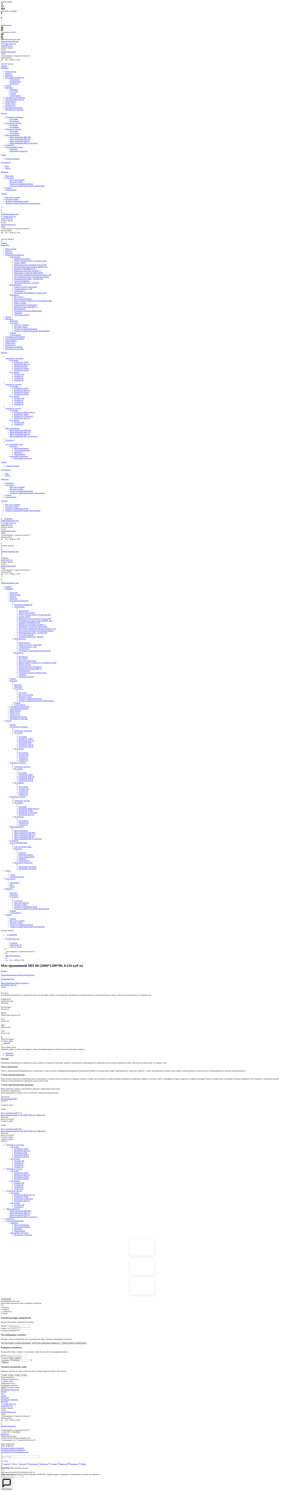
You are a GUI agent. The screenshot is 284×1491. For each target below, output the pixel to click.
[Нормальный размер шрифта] (2, 6)
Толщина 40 (18, 1165)
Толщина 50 (18, 1167)
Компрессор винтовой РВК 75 (25, 307)
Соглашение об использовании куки (15, 1452)
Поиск (3, 1356)
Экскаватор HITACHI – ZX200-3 (26, 283)
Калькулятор (6, 1299)
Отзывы (13, 94)
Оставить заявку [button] (13, 1387)
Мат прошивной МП (9, 1099)
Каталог (4, 113)
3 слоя (17, 1375)
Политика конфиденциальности (13, 1450)
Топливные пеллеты (22, 315)
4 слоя (24, 1375)
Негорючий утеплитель (19, 151)
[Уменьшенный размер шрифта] (2, 4)
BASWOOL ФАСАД (22, 1201)
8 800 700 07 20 (10, 44)
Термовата (18, 313)
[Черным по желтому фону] (1, 21)
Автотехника (15, 80)
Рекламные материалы (13, 108)
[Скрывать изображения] (2, 30)
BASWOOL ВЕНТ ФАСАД (24, 1195)
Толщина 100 (19, 1161)
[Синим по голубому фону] (1, 18)
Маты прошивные (12, 135)
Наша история (10, 72)
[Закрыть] (4, 1470)
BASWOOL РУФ (20, 1153)
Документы (9, 1055)
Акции (3, 155)
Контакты (9, 88)
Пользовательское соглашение (12, 1448)
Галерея (8, 86)
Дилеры (4, 194)
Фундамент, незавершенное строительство (30, 293)
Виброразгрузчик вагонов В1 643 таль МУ (30, 265)
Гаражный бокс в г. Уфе (23, 289)
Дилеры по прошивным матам (21, 184)
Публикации (6, 162)
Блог (7, 166)
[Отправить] (23, 1476)
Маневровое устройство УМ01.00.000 (28, 273)
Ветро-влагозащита (21, 1225)
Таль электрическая (21, 281)
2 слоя (10, 1375)
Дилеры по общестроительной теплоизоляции (27, 186)
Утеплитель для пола (13, 123)
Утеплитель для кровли (14, 117)
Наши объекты (11, 102)
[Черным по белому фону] (1, 13)
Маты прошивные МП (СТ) (20, 139)
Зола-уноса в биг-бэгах (23, 299)
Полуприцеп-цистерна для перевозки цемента (31, 277)
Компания (5, 68)
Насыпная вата (20, 309)
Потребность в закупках (14, 110)
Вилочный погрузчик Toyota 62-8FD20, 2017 (31, 267)
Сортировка (5, 1360)
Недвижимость (15, 82)
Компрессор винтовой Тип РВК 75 (27, 271)
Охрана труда (10, 106)
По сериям (14, 119)
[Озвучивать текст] (2, 35)
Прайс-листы (10, 104)
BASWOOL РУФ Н (21, 1157)
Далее (4, 1387)
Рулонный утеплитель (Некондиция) (28, 311)
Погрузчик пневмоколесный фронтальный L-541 (32, 275)
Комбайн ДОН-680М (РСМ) (24, 269)
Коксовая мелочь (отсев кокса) (25, 305)
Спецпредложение (12, 159)
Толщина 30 (18, 1163)
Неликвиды (14, 84)
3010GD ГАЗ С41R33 (22, 259)
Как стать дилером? (17, 180)
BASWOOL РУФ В (21, 1155)
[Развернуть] (2, 1470)
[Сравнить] (1, 1107)
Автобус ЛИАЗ (20, 263)
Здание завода (19, 291)
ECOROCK (9, 145)
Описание (9, 1053)
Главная (4, 66)
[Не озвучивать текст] (2, 37)
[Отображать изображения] (2, 27)
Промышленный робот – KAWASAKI (28, 279)
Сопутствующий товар (14, 147)
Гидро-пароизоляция (22, 1227)
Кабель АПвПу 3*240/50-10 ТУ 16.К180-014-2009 (33, 301)
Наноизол (13, 149)
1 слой (4, 1375)
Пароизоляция (19, 1231)
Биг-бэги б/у (19, 297)
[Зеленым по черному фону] (1, 23)
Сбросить (5, 1362)
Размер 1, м (5, 1326)
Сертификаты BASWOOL (15, 98)
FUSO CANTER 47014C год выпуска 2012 (30, 261)
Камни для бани (20, 303)
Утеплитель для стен (13, 129)
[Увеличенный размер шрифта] (3, 9)
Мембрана (18, 1229)
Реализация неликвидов (14, 78)
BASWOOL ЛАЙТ (21, 1149)
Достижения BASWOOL (14, 100)
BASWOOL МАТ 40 (22, 1151)
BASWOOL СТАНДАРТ (23, 1199)
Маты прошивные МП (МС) (20, 137)
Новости (8, 74)
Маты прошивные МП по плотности (24, 143)
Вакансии (9, 76)
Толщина (4, 1358)
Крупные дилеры (16, 182)
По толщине (14, 121)
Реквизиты (14, 90)
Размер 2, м (5, 1328)
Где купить (14, 92)
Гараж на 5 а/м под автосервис (25, 287)
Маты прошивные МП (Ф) (20, 141)
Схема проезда (15, 96)
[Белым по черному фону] (1, 16)
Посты (7, 168)
